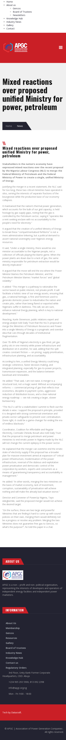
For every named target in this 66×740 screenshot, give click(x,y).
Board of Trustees (22, 11)
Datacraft (16, 712)
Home (9, 1)
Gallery (9, 25)
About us (11, 5)
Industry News (13, 21)
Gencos (17, 8)
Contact (10, 28)
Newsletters (19, 15)
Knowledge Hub (14, 18)
